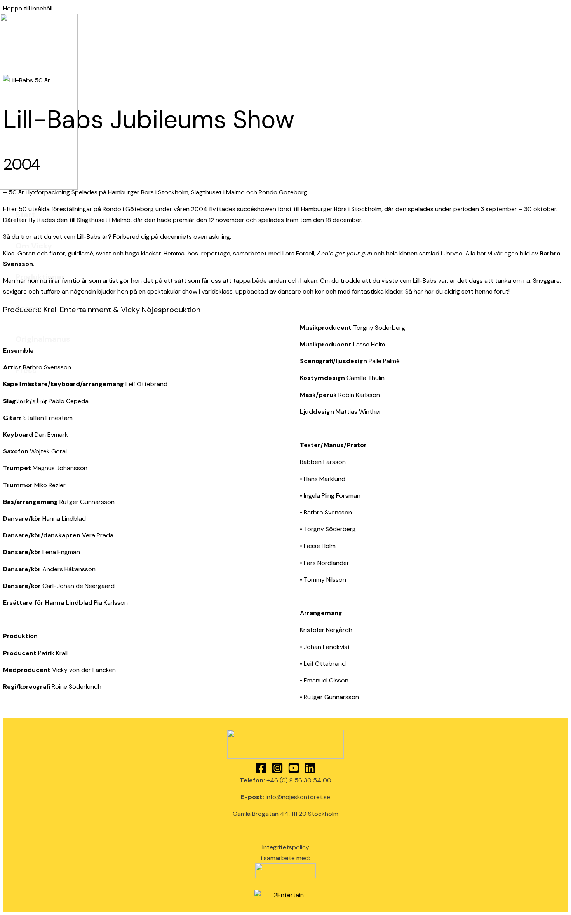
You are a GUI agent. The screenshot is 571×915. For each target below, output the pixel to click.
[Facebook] (261, 772)
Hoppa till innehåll (27, 8)
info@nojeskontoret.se (298, 797)
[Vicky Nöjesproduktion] (39, 188)
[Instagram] (277, 772)
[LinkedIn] (310, 772)
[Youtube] (293, 772)
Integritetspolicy (285, 847)
